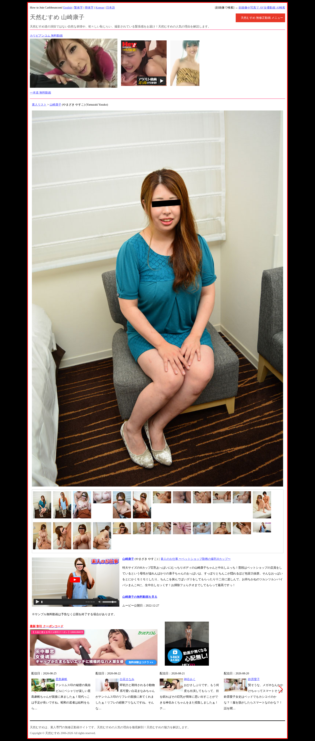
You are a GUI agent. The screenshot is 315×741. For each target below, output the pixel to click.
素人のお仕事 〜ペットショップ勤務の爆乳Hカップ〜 (196, 558)
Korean (100, 7)
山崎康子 (55, 104)
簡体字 (89, 7)
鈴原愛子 (254, 679)
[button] (280, 689)
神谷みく (190, 679)
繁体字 (78, 7)
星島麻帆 (61, 679)
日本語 (110, 7)
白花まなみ (127, 679)
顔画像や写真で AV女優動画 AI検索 (262, 7)
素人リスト (39, 104)
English (67, 7)
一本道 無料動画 (40, 92)
